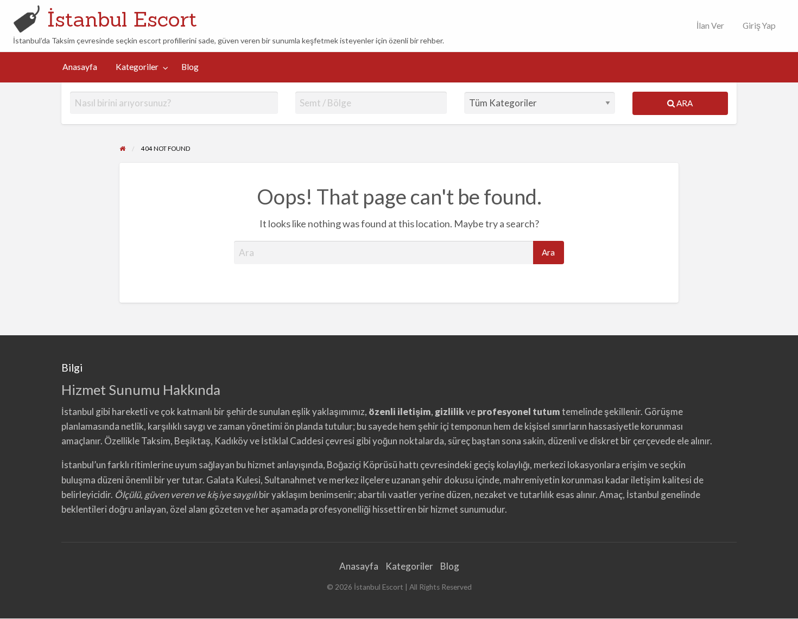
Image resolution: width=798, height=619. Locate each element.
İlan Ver (709, 25)
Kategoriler (137, 67)
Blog (190, 67)
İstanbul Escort (122, 19)
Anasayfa (79, 67)
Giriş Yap (759, 25)
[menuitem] (708, 25)
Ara (684, 103)
